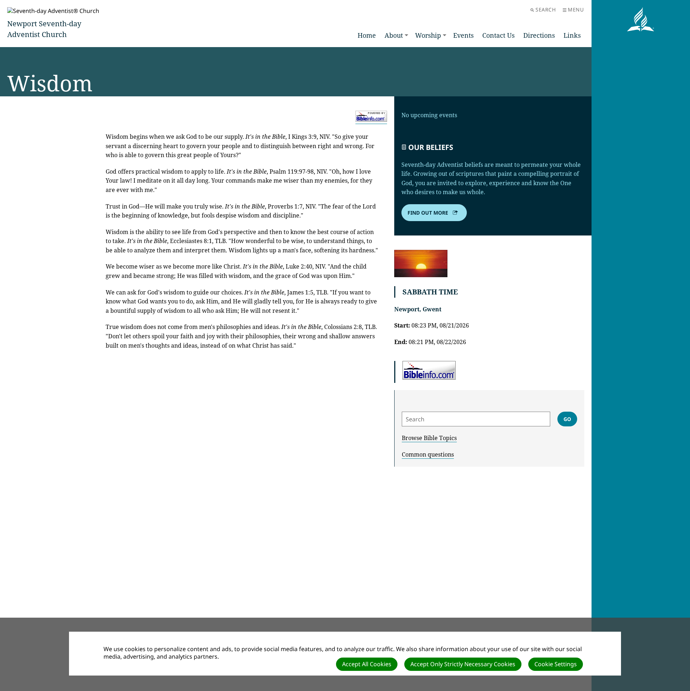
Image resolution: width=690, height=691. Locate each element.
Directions (539, 35)
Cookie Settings (555, 664)
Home (367, 35)
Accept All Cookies (366, 664)
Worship (428, 35)
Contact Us (498, 35)
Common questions (428, 454)
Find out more (428, 212)
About (394, 35)
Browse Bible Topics (429, 438)
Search (545, 9)
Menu (576, 9)
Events (463, 35)
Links (572, 35)
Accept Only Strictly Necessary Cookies (462, 664)
